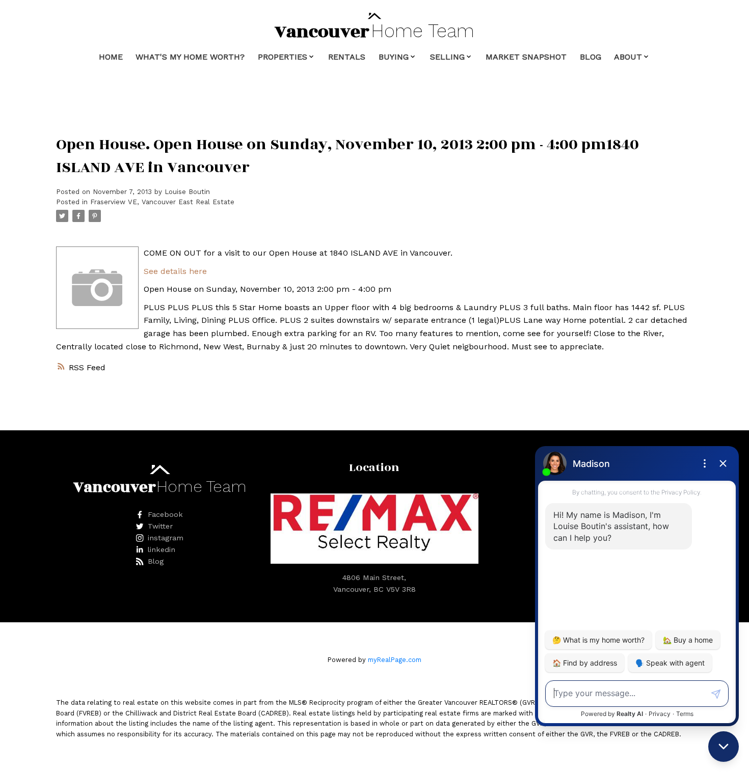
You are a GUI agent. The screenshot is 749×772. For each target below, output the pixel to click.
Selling (447, 57)
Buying (394, 57)
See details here (175, 271)
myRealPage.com (394, 660)
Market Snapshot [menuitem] (526, 57)
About (628, 57)
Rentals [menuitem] (346, 57)
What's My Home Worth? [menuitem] (190, 57)
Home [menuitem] (111, 57)
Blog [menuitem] (590, 57)
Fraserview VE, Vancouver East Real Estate (162, 202)
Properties (282, 57)
